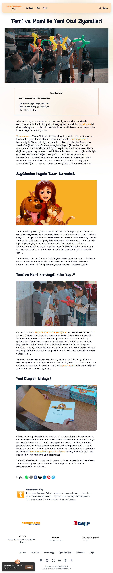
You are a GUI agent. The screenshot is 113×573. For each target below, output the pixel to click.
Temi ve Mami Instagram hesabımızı (46, 451)
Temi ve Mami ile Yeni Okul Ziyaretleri (34, 98)
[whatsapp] (26, 477)
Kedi (38, 8)
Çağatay (59, 566)
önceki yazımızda (79, 139)
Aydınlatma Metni (65, 552)
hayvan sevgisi (67, 365)
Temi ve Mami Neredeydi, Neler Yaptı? (34, 106)
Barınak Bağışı (49, 552)
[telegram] (53, 477)
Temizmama (22, 136)
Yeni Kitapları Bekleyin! (28, 110)
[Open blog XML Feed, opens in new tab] (72, 560)
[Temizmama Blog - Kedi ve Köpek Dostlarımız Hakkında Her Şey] (31, 523)
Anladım (29, 567)
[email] (31, 477)
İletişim (92, 552)
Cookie (17, 566)
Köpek (45, 8)
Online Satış (35, 552)
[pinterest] (49, 477)
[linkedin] (44, 477)
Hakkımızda (80, 552)
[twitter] (40, 477)
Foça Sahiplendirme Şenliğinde (50, 332)
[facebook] (35, 477)
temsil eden (85, 124)
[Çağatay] (82, 523)
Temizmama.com (49, 566)
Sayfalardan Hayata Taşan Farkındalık (34, 103)
